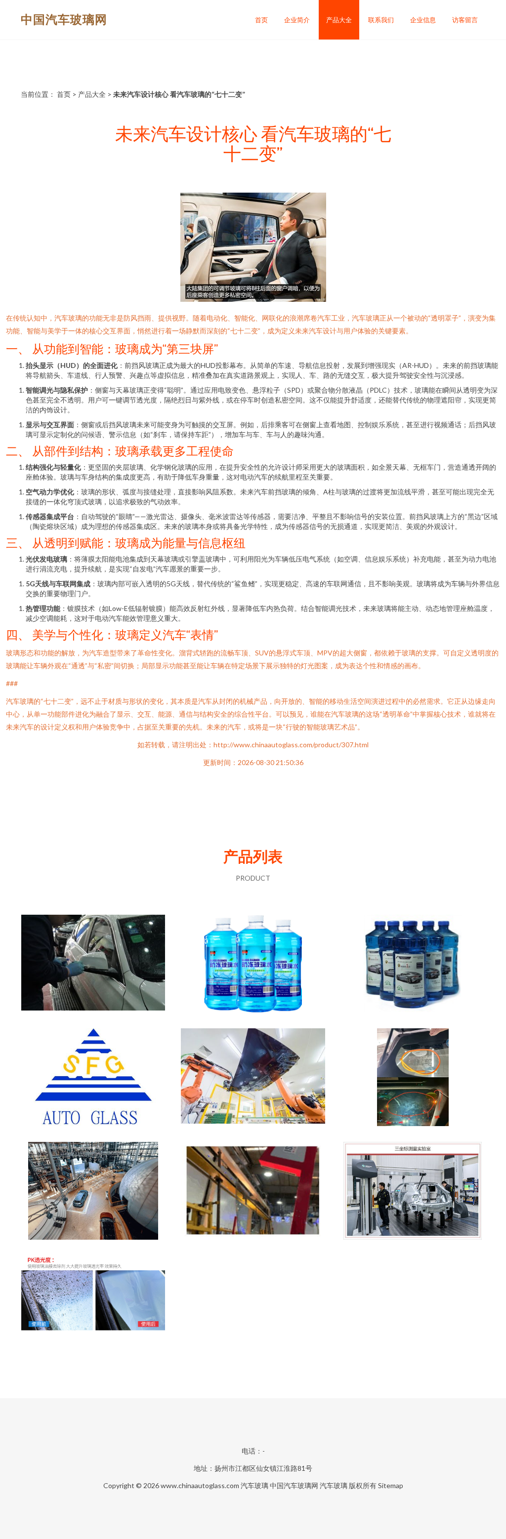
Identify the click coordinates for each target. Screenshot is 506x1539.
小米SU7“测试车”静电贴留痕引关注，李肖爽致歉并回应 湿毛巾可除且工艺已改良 (412, 1078)
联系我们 (381, 20)
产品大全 (339, 20)
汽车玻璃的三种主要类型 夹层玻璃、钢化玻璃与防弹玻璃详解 (93, 1078)
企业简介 (297, 20)
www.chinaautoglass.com (200, 1485)
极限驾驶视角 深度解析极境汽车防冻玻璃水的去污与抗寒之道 (412, 964)
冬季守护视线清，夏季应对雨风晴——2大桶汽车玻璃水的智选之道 (253, 964)
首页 (261, 20)
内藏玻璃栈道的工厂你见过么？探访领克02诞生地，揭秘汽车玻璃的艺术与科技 (412, 1192)
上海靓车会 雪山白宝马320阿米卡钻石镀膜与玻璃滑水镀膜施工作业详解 (93, 964)
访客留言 (465, 20)
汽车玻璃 (254, 1485)
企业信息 (423, 20)
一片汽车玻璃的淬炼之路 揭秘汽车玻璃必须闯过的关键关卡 (253, 1192)
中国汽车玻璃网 (64, 19)
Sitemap (390, 1485)
